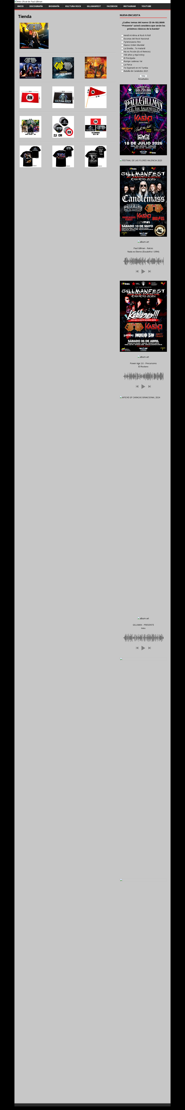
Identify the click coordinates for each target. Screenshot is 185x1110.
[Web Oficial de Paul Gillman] (28, 1)
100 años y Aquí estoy (134, 54)
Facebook (112, 6)
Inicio (20, 6)
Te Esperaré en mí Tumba (136, 67)
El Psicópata (129, 58)
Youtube (146, 6)
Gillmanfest (94, 6)
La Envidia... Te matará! (134, 48)
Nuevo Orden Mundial (134, 45)
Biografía (54, 6)
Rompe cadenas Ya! (133, 61)
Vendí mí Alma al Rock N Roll (137, 35)
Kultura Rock (73, 6)
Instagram (129, 6)
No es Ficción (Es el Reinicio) (137, 51)
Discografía (36, 6)
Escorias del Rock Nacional (136, 38)
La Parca (128, 64)
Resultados (143, 79)
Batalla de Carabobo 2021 (136, 71)
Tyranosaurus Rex (132, 41)
